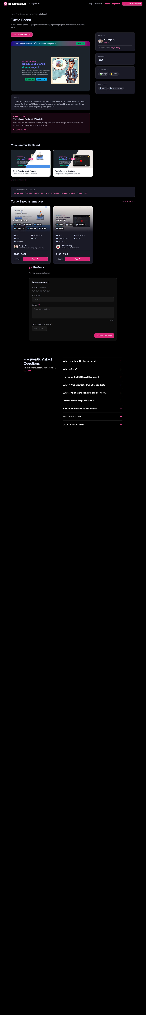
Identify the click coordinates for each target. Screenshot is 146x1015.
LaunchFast (45, 193)
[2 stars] (37, 290)
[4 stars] (44, 290)
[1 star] (33, 290)
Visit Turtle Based (20, 34)
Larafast (64, 193)
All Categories (23, 14)
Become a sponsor (112, 4)
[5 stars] (48, 290)
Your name (36, 295)
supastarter (55, 193)
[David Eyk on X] (114, 40)
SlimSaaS (28, 193)
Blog (90, 4)
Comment (36, 305)
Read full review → (20, 130)
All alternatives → (129, 201)
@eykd (106, 42)
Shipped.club (82, 193)
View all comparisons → (19, 180)
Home (13, 14)
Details (18, 259)
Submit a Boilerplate (134, 4)
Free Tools (98, 4)
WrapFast (72, 193)
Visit (33, 259)
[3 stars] (41, 290)
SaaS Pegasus (18, 193)
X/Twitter (27, 370)
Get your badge (116, 48)
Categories (33, 4)
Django (32, 14)
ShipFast (36, 193)
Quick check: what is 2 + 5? (42, 324)
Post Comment (105, 336)
